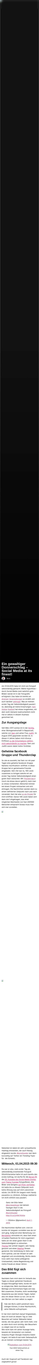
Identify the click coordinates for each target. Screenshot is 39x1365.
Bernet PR (33, 1177)
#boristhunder (22, 1153)
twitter (11, 709)
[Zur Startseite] (8, 4)
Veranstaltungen (15, 699)
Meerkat (20, 1248)
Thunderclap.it (29, 778)
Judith (31, 733)
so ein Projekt (27, 794)
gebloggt (16, 702)
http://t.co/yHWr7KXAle (15, 1215)
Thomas (5, 1246)
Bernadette (6, 1235)
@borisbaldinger (12, 1205)
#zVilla (31, 728)
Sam (13, 733)
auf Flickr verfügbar (26, 1185)
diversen (5, 699)
